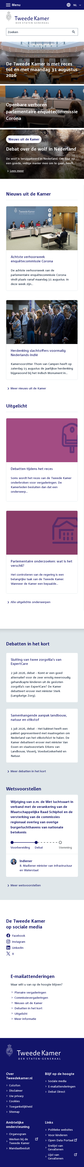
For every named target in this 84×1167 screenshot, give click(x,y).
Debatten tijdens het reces (32, 469)
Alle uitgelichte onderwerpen (30, 602)
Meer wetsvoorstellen (26, 885)
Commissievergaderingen (29, 998)
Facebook (15, 936)
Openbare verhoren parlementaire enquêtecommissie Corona (42, 111)
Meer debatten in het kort (28, 771)
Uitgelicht (19, 1014)
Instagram (15, 942)
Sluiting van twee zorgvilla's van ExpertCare (36, 662)
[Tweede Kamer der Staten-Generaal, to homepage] (27, 17)
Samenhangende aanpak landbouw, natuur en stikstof (39, 717)
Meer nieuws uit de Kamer (28, 388)
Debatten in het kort (26, 1008)
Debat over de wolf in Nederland (41, 149)
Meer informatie (25, 1019)
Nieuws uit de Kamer (26, 1003)
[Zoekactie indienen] (74, 32)
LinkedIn (14, 948)
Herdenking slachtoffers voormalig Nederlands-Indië (38, 353)
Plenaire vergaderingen (28, 992)
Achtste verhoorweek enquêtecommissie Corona (32, 259)
